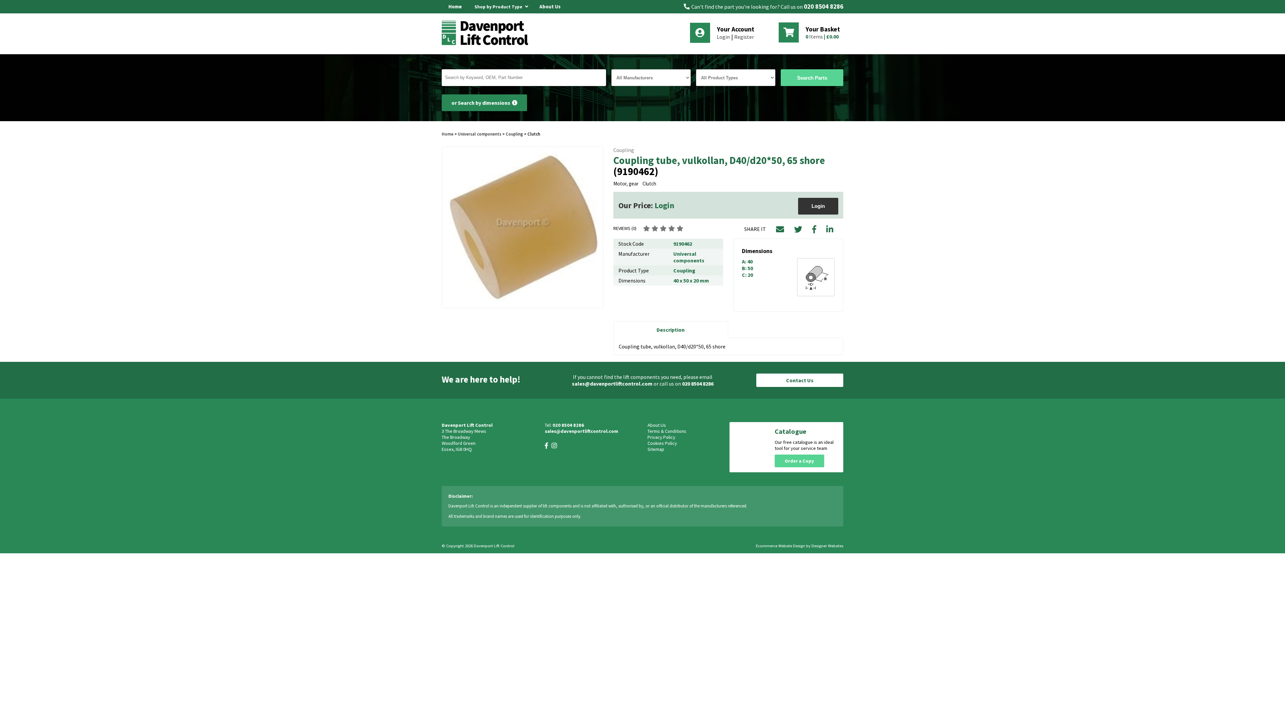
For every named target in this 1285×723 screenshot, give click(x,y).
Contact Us (799, 380)
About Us (550, 6)
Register (744, 36)
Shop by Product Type (499, 7)
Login (723, 36)
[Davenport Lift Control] (487, 44)
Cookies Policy (662, 443)
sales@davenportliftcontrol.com (612, 383)
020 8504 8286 (823, 6)
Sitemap (656, 449)
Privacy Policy (661, 437)
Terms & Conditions (667, 431)
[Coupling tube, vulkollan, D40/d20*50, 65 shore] (522, 227)
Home (455, 6)
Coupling (514, 134)
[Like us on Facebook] (546, 446)
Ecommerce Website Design (780, 545)
